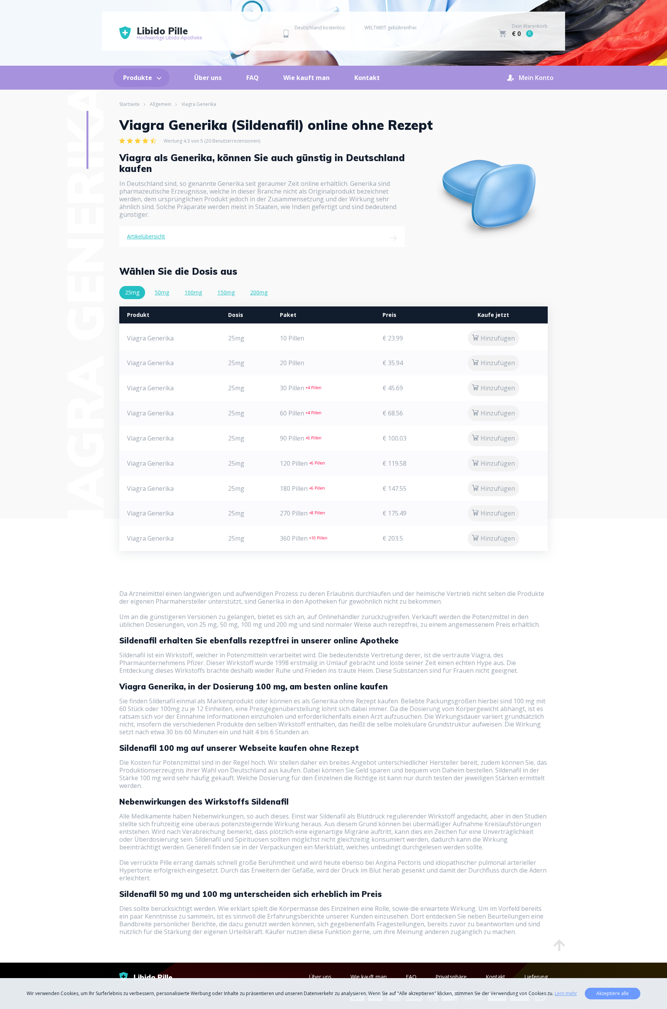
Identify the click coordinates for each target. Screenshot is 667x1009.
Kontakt (367, 77)
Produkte (137, 77)
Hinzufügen (498, 338)
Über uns (208, 77)
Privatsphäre (451, 976)
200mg (258, 292)
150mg (226, 292)
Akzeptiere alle (612, 993)
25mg (132, 292)
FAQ (252, 77)
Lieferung (536, 976)
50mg (162, 292)
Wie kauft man (306, 77)
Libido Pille (169, 33)
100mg (193, 292)
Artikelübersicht (146, 236)
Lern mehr (566, 993)
